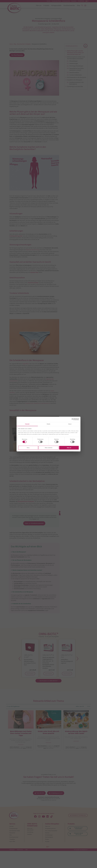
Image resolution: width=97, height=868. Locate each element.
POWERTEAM (81, 1)
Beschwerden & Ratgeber (24, 44)
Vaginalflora (26, 364)
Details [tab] (48, 424)
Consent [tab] (27, 424)
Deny (28, 447)
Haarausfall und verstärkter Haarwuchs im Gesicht (76, 69)
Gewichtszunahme (33, 283)
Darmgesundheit (56, 5)
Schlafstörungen (73, 63)
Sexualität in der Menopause (74, 80)
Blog (15, 44)
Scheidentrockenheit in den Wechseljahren (76, 83)
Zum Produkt (30, 673)
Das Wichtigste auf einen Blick (75, 86)
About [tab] (69, 424)
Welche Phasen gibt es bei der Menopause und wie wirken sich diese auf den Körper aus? (75, 52)
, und (37, 403)
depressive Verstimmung (32, 250)
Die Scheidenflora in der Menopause (76, 77)
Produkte (46, 5)
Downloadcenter (66, 1)
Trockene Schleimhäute (75, 75)
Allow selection (48, 447)
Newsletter (73, 1)
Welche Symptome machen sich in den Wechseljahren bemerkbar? (76, 58)
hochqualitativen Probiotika (26, 501)
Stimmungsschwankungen (76, 66)
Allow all (69, 447)
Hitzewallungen (73, 61)
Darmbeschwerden (69, 5)
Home (11, 44)
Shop (78, 5)
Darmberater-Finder (56, 1)
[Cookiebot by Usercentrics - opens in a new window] (72, 419)
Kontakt (48, 1)
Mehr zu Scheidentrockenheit (34, 523)
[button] (85, 46)
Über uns (38, 5)
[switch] (40, 442)
